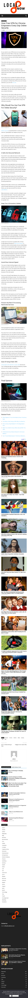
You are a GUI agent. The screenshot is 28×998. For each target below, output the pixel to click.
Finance (3, 859)
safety (19, 737)
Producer (4, 880)
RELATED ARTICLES (6, 767)
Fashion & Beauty (6, 857)
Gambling (4, 861)
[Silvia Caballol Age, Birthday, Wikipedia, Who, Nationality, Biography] (4, 956)
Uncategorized (7, 18)
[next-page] (4, 789)
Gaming (3, 862)
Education (4, 851)
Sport (3, 888)
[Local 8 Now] (14, 7)
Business (4, 837)
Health (3, 864)
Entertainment (5, 853)
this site (14, 82)
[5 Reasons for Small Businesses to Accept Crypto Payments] (4, 801)
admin (3, 30)
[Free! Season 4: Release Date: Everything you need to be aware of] (4, 950)
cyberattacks (4, 189)
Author (3, 831)
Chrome (10, 737)
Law (3, 868)
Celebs (3, 843)
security (22, 737)
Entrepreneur (5, 855)
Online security (4, 130)
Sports (3, 890)
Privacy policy (15, 995)
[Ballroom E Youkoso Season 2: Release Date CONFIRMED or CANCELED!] (4, 963)
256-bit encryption (18, 243)
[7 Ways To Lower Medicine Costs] (4, 813)
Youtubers (4, 901)
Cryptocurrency (5, 849)
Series (3, 884)
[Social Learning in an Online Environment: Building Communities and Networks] (4, 778)
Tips (2, 739)
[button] (2, 16)
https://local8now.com (14, 760)
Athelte (3, 829)
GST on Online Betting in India (6, 745)
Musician (4, 878)
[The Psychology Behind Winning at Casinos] (4, 819)
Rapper (3, 882)
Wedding (4, 900)
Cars (3, 841)
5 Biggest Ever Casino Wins (21, 744)
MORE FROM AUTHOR (16, 767)
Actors (3, 827)
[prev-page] (2, 789)
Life (3, 870)
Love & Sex (4, 872)
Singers (3, 886)
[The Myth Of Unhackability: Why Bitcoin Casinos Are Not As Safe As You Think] (4, 794)
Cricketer (4, 847)
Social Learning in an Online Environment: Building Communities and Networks (17, 778)
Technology (4, 892)
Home (2, 18)
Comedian (4, 845)
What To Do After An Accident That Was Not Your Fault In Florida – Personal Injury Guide (17, 784)
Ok (10, 995)
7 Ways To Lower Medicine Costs (16, 811)
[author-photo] (14, 757)
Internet (15, 737)
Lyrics (3, 874)
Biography (4, 833)
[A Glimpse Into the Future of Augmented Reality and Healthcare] (4, 807)
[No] (26, 994)
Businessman (5, 839)
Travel (3, 896)
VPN (5, 739)
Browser (6, 737)
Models (3, 876)
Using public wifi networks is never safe (10, 364)
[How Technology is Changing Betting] (4, 772)
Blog (3, 835)
